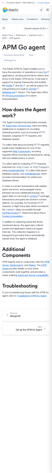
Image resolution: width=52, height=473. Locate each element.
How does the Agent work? (24, 112)
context (33, 196)
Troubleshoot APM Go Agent (31, 295)
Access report (43, 3)
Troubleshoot (32, 19)
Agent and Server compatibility (33, 275)
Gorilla (9, 85)
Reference (45, 19)
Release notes (17, 19)
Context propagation (12, 216)
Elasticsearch (16, 265)
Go (45, 72)
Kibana (32, 265)
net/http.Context (10, 212)
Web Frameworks (22, 151)
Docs (5, 19)
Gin (21, 85)
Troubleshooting (19, 285)
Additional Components (16, 251)
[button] (14, 55)
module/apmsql (32, 173)
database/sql (8, 92)
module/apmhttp (16, 170)
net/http (32, 88)
